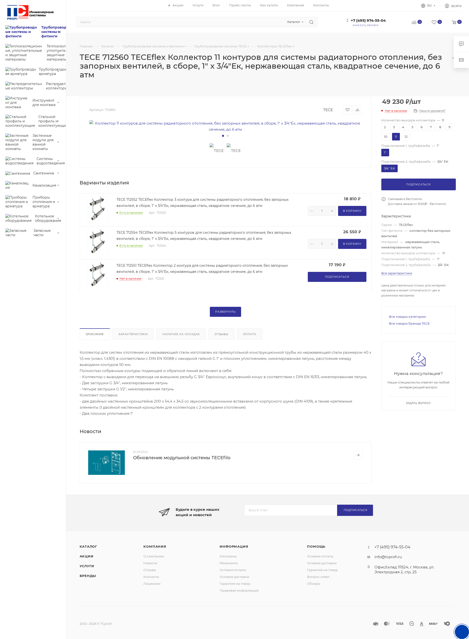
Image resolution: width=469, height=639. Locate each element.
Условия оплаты (233, 570)
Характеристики (133, 334)
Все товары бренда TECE (409, 323)
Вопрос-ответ (318, 577)
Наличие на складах (181, 334)
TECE (328, 109)
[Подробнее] (358, 455)
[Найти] (311, 22)
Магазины (228, 556)
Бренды (88, 576)
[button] (223, 136)
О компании (153, 556)
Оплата (249, 334)
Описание (95, 334)
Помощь (316, 546)
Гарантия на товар (235, 584)
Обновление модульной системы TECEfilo (181, 457)
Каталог (88, 546)
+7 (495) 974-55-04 (368, 20)
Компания (154, 546)
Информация (234, 546)
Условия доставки (234, 577)
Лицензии (151, 584)
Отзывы (221, 334)
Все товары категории (407, 317)
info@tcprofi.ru (388, 556)
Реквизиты (229, 563)
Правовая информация (239, 590)
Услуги (87, 566)
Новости (150, 563)
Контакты (151, 577)
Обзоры (313, 584)
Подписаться (355, 510)
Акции (87, 556)
